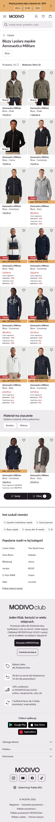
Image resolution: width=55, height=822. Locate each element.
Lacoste (32, 581)
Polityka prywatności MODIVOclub (26, 813)
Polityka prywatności (26, 809)
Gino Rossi (7, 554)
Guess (31, 575)
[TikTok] (41, 778)
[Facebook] (32, 778)
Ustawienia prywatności (32, 804)
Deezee (32, 554)
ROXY (31, 568)
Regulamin (14, 804)
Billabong (7, 561)
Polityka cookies (18, 817)
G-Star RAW (8, 575)
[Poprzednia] (4, 5)
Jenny (31, 561)
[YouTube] (22, 778)
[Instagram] (13, 778)
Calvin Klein (8, 548)
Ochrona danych (36, 817)
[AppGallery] (27, 732)
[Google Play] (17, 725)
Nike (4, 581)
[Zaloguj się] (36, 16)
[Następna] (50, 5)
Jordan (5, 568)
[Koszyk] (50, 16)
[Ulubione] (43, 16)
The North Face (36, 548)
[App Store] (37, 725)
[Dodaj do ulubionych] (23, 72)
